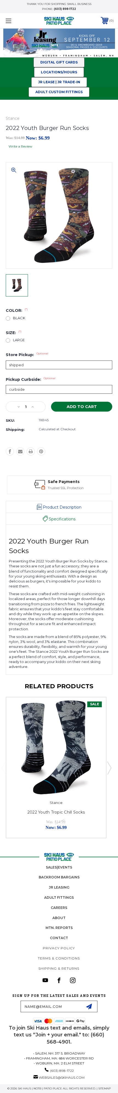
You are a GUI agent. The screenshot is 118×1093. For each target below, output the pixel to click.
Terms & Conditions (59, 958)
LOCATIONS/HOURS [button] (59, 72)
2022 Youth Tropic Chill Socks (56, 812)
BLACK (19, 318)
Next (109, 768)
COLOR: (17, 310)
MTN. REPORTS (59, 928)
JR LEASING (59, 887)
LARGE (19, 340)
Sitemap (104, 1088)
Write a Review (20, 146)
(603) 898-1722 (65, 9)
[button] (59, 82)
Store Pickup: (27, 354)
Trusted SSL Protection (66, 488)
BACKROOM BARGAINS (59, 877)
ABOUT (59, 918)
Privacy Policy (59, 948)
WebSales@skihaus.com (62, 1077)
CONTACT (59, 938)
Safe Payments (64, 481)
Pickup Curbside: (30, 379)
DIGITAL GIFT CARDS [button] (59, 62)
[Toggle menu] (16, 20)
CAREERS (59, 908)
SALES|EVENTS (59, 867)
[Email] (20, 451)
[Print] (31, 451)
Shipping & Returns (58, 968)
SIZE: (13, 332)
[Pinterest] (41, 451)
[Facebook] (10, 451)
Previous (3, 768)
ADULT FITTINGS (59, 897)
